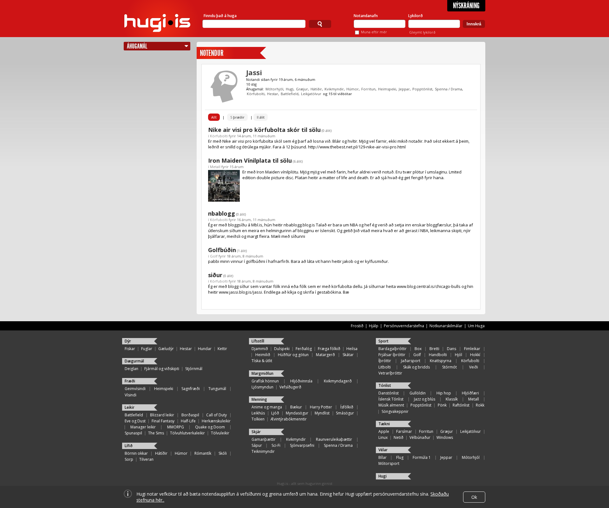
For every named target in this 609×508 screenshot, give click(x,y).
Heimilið (262, 354)
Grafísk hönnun (265, 381)
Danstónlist (388, 393)
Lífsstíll (258, 341)
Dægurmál (134, 361)
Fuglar (146, 348)
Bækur (296, 407)
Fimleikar (472, 348)
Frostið (357, 326)
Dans (451, 348)
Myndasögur (297, 413)
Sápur (257, 445)
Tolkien (258, 419)
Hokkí (475, 354)
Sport (383, 341)
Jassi (254, 72)
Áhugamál (137, 46)
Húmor (352, 89)
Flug (399, 457)
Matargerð (325, 354)
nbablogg (221, 213)
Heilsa (351, 348)
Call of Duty (216, 415)
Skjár (256, 431)
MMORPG (175, 427)
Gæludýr (166, 348)
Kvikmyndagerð (338, 381)
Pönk (442, 405)
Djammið (260, 348)
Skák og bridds (416, 367)
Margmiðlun (262, 373)
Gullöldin (417, 393)
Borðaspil (190, 415)
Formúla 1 (422, 457)
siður (215, 275)
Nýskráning (466, 5)
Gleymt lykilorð (422, 32)
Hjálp (373, 326)
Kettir (222, 348)
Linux (383, 437)
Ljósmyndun (262, 387)
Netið (398, 437)
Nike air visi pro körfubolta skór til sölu (264, 130)
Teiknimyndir (263, 451)
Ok (474, 497)
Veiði (473, 367)
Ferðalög (304, 348)
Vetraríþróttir (390, 373)
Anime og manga (267, 407)
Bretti (434, 348)
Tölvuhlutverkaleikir (187, 433)
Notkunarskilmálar (445, 326)
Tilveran (146, 459)
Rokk (480, 405)
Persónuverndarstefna (404, 326)
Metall (215, 166)
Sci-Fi (276, 445)
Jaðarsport (410, 360)
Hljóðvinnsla (301, 381)
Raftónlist (461, 405)
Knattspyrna (440, 360)
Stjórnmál (193, 368)
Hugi (289, 89)
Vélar (383, 450)
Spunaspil (133, 433)
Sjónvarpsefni (302, 445)
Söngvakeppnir (395, 411)
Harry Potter (321, 407)
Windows (444, 437)
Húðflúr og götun (293, 354)
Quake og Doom (210, 427)
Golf (214, 256)
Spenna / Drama (448, 89)
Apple (383, 431)
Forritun (368, 89)
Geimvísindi (135, 388)
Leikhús (258, 413)
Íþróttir (384, 360)
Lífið (129, 445)
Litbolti (384, 367)
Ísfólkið (346, 407)
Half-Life (188, 421)
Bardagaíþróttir (392, 348)
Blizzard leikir (162, 415)
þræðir (237, 117)
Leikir (129, 407)
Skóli (223, 453)
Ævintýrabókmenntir (289, 419)
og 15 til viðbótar (337, 93)
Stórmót (449, 367)
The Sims (156, 433)
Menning (259, 399)
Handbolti (438, 354)
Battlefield (289, 93)
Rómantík (202, 453)
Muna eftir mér (374, 31)
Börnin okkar (136, 453)
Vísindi (130, 395)
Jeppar (404, 89)
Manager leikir (143, 427)
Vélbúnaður (419, 437)
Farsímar (404, 431)
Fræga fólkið (329, 348)
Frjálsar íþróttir (391, 354)
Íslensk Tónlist (390, 399)
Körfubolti (256, 93)
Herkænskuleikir (216, 421)
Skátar (348, 354)
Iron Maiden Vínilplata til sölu (250, 160)
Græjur (302, 89)
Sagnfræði (190, 388)
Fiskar (130, 348)
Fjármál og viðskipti (161, 368)
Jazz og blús (424, 399)
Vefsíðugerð (290, 387)
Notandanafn (366, 15)
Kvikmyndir (334, 89)
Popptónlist (422, 89)
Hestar (272, 93)
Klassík (452, 399)
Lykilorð (415, 15)
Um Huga (476, 326)
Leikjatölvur (311, 93)
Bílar (382, 457)
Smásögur (345, 413)
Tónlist (384, 385)
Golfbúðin (222, 250)
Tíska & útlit (262, 360)
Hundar (205, 348)
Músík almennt (391, 405)
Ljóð (275, 413)
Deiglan (131, 368)
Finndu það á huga (220, 15)
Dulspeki (282, 348)
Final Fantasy (163, 421)
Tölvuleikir (220, 433)
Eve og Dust (135, 421)
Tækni (384, 424)
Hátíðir (316, 89)
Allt (214, 117)
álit (261, 117)
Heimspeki (387, 89)
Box (418, 348)
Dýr (128, 341)
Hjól (458, 354)
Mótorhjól (274, 89)
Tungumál (217, 388)
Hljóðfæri (470, 393)
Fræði (130, 381)
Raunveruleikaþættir (334, 439)
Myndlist (322, 413)
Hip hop (443, 393)
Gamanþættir (264, 439)
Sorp (129, 459)
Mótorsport (388, 463)
